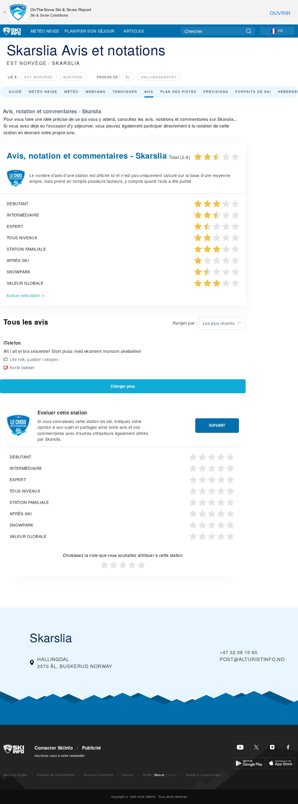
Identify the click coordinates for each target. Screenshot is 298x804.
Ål (128, 77)
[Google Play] (249, 762)
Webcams (96, 91)
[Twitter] (256, 747)
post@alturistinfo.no (252, 659)
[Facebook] (288, 747)
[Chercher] (248, 31)
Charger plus (123, 386)
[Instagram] (272, 747)
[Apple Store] (281, 762)
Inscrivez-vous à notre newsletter (60, 755)
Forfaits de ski (253, 91)
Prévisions (215, 91)
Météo (71, 91)
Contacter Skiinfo (54, 748)
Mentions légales (15, 775)
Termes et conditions (98, 775)
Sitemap (128, 775)
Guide (15, 91)
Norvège (73, 77)
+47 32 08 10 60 (239, 652)
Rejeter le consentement (203, 775)
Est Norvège (38, 77)
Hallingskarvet (159, 77)
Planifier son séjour (89, 31)
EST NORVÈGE (27, 63)
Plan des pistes (178, 91)
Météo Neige (45, 31)
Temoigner (125, 91)
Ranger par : (185, 323)
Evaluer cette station (24, 295)
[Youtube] (240, 747)
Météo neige (43, 91)
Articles (134, 31)
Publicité (91, 748)
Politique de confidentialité (56, 775)
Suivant (217, 425)
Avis (148, 91)
